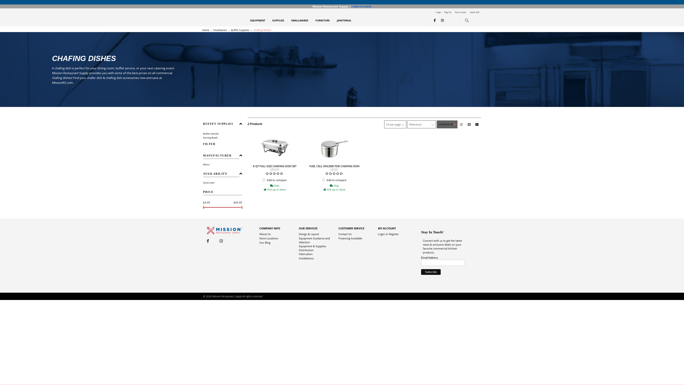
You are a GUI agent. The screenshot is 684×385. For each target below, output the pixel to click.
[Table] (469, 124)
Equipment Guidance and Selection (314, 239)
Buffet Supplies (240, 30)
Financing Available (350, 238)
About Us (265, 234)
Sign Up (447, 12)
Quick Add (474, 12)
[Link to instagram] (442, 20)
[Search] (467, 20)
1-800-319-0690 (361, 6)
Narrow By (446, 124)
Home (206, 30)
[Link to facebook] (435, 20)
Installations (306, 258)
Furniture (322, 20)
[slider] (204, 207)
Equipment (257, 20)
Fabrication (306, 254)
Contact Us (345, 234)
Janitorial (344, 20)
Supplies (278, 20)
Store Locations (268, 238)
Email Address (429, 257)
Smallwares (299, 20)
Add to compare (277, 180)
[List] (461, 124)
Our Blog (264, 242)
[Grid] (477, 124)
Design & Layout (309, 234)
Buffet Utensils (211, 133)
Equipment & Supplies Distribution (312, 246)
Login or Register (388, 234)
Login (438, 12)
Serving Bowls (210, 137)
